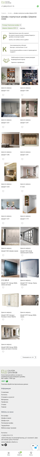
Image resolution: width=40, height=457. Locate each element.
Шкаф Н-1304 (24, 90)
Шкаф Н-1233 (5, 187)
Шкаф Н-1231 (5, 219)
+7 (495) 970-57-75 (7, 435)
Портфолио (4, 402)
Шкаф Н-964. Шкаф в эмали (9, 251)
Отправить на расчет (7, 397)
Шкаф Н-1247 (24, 122)
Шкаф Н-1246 (5, 154)
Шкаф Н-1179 (24, 219)
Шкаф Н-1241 (24, 154)
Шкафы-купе (5, 420)
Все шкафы (4, 415)
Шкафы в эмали (6, 418)
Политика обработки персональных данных (14, 384)
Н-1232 (22, 187)
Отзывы (3, 404)
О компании (5, 392)
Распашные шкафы (7, 423)
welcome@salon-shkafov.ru (9, 442)
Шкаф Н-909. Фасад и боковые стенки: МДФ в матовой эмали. (8, 316)
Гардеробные (5, 425)
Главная (3, 407)
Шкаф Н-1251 (5, 122)
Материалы (4, 399)
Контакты (4, 394)
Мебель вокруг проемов (8, 428)
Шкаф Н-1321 (5, 90)
